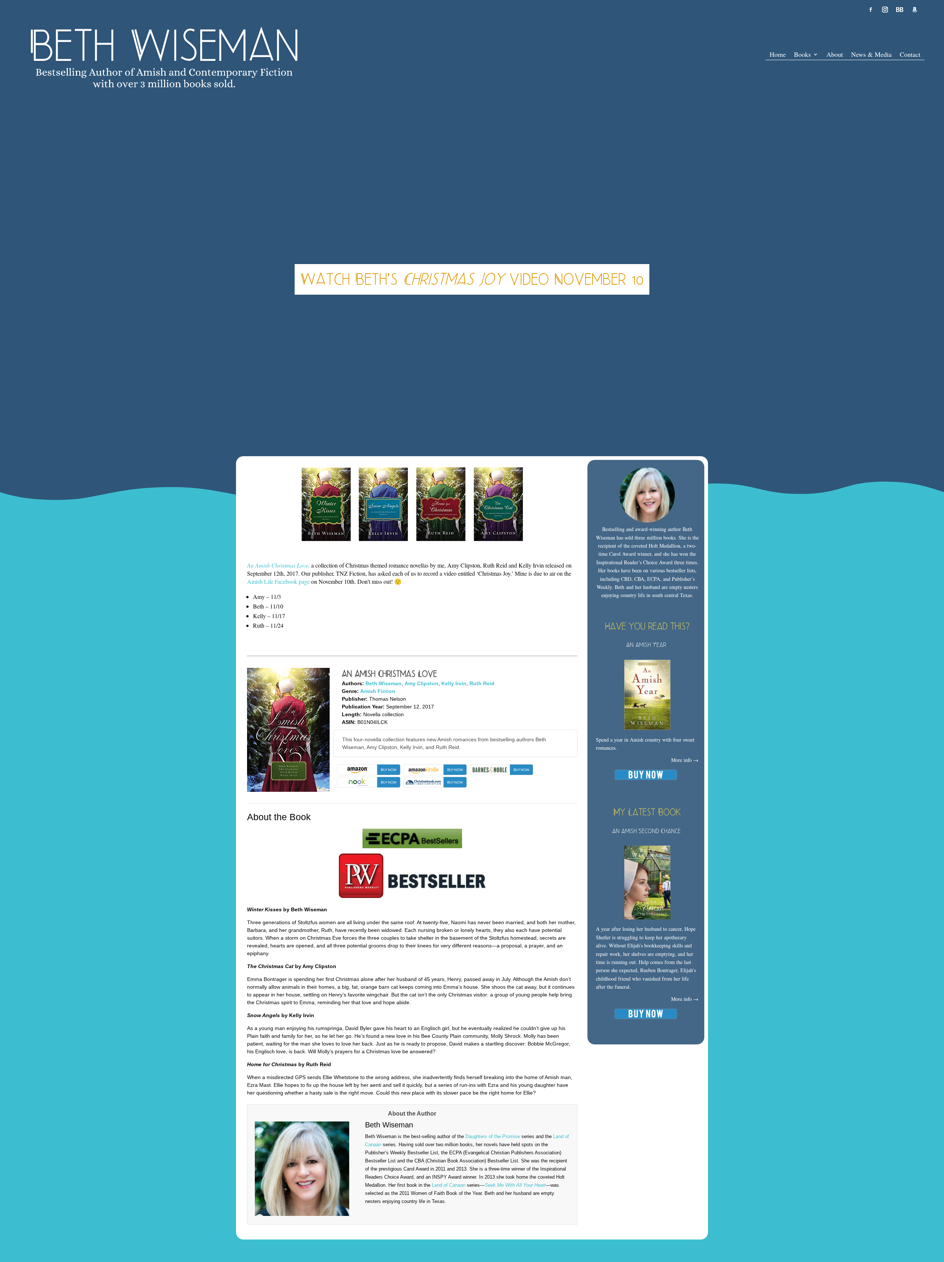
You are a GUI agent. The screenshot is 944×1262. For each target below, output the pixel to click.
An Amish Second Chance (646, 831)
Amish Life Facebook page (278, 581)
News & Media (871, 55)
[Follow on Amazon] (914, 9)
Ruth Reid (481, 683)
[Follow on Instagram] (885, 9)
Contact (910, 55)
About (834, 55)
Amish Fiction (377, 691)
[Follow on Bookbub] (900, 9)
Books (802, 55)
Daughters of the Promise (492, 1136)
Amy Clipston (421, 683)
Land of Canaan (448, 1185)
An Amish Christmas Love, (278, 565)
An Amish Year (646, 644)
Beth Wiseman (383, 683)
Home (778, 55)
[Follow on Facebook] (870, 9)
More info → (684, 759)
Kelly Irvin (453, 683)
